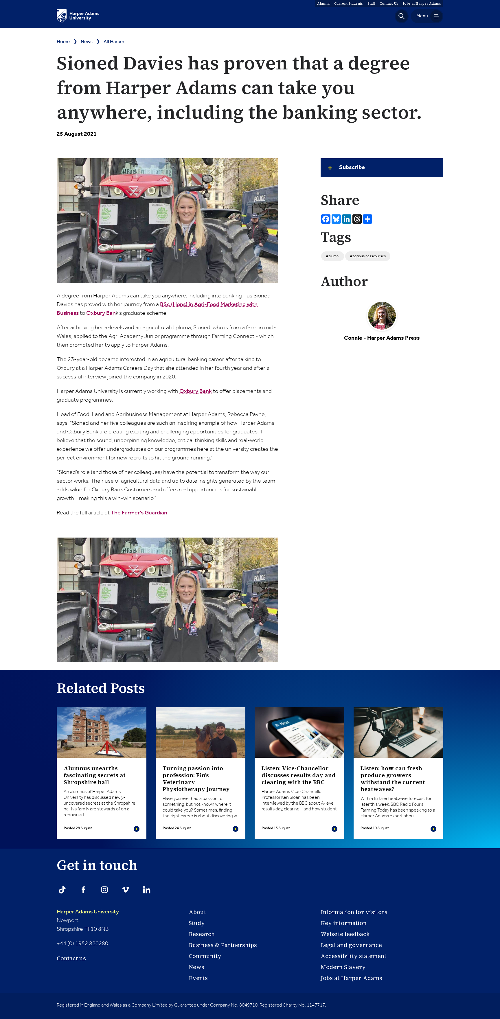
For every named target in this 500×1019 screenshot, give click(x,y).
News (87, 42)
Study (197, 923)
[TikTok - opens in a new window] (62, 889)
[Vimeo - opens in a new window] (125, 889)
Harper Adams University (88, 911)
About (197, 912)
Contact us (71, 958)
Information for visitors (354, 912)
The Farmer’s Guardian (139, 512)
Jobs (422, 3)
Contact (389, 3)
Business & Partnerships (223, 945)
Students (348, 3)
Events (198, 978)
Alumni (323, 3)
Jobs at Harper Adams (351, 978)
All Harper (114, 42)
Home (63, 42)
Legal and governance (351, 945)
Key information (344, 923)
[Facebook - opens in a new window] (83, 889)
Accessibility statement (353, 956)
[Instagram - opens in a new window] (104, 889)
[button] (402, 16)
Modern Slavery (343, 967)
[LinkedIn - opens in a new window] (146, 889)
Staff (371, 3)
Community (205, 956)
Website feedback (345, 934)
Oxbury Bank (195, 391)
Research (202, 934)
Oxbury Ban (101, 313)
